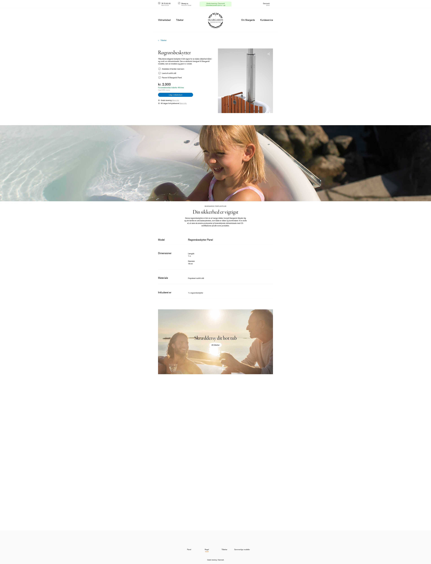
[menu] (164, 19)
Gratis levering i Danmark (215, 560)
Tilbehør (164, 40)
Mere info (175, 100)
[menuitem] (189, 544)
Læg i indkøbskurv (175, 95)
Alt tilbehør (215, 345)
